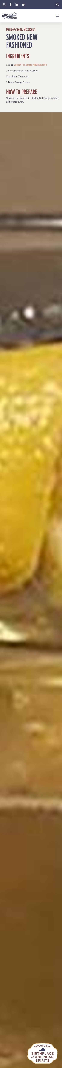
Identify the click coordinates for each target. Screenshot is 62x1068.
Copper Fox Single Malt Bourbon (30, 64)
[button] (57, 4)
